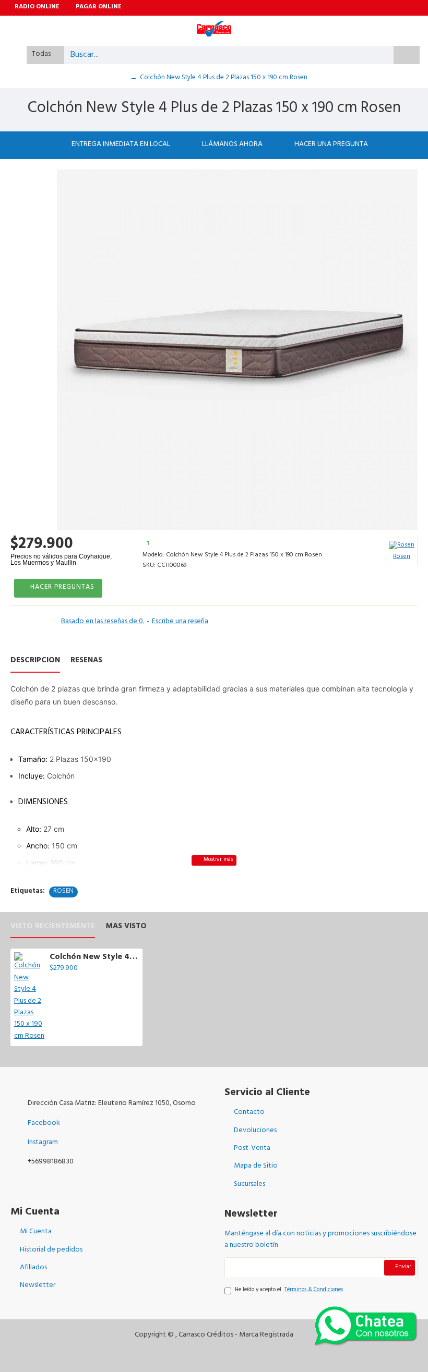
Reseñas (86, 663)
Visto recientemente (52, 928)
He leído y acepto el (289, 1291)
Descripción (35, 663)
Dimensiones (43, 802)
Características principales (66, 732)
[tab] (214, 733)
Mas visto (126, 928)
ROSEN (63, 892)
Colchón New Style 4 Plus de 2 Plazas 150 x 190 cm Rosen (94, 957)
